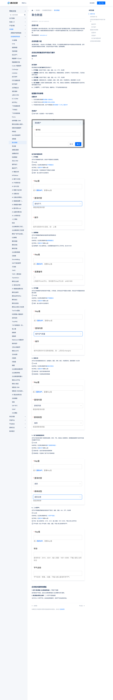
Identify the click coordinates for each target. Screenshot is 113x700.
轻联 (13, 3)
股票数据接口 (50, 240)
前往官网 (92, 3)
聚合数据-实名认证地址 (49, 102)
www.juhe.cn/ (43, 35)
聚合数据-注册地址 (47, 99)
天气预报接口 (50, 165)
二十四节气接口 (51, 515)
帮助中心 (24, 3)
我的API (41, 167)
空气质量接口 (50, 298)
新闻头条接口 (50, 366)
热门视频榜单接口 (51, 445)
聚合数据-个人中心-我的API (60, 104)
